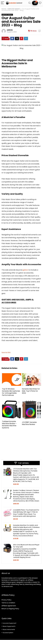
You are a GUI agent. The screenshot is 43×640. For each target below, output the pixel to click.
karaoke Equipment (9, 623)
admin (10, 30)
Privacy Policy (6, 600)
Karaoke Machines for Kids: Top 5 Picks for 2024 (31, 391)
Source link (6, 352)
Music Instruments (9, 629)
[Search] (29, 3)
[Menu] (2, 3)
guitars (26, 270)
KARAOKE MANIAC (14, 9)
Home (4, 9)
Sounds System (8, 633)
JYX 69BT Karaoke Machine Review (29, 423)
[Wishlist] (40, 3)
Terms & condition (8, 603)
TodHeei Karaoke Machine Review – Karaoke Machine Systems (9, 424)
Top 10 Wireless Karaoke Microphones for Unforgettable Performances (11, 392)
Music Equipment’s (9, 626)
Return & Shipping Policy (10, 609)
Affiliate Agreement (9, 606)
